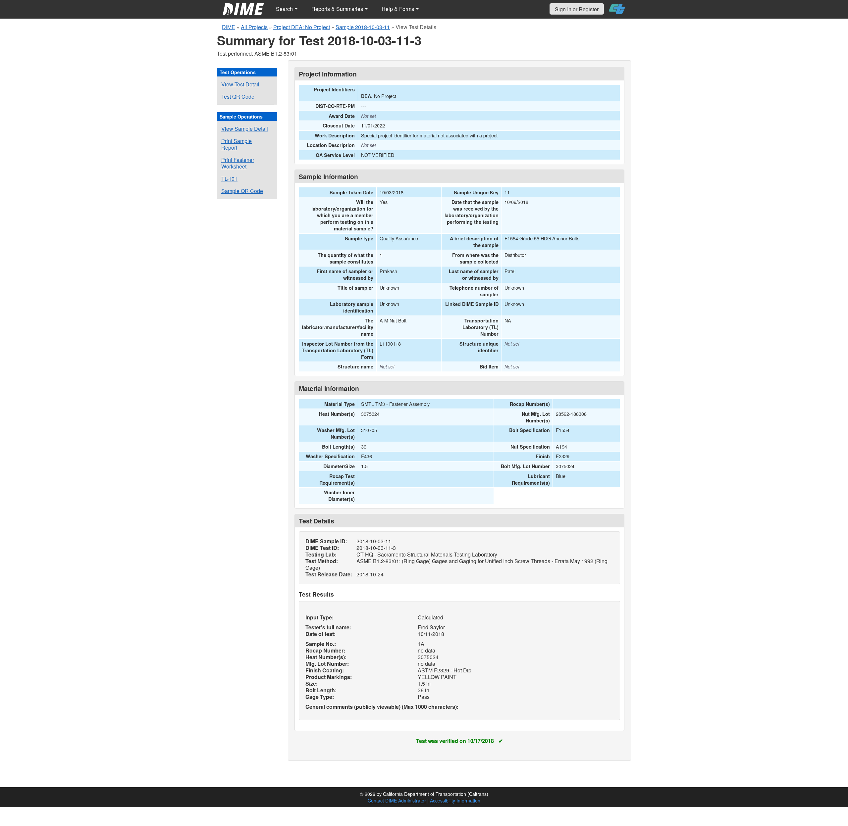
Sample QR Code (242, 191)
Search (285, 9)
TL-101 (229, 178)
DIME (228, 27)
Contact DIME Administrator (397, 800)
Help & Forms (398, 9)
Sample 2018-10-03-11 (363, 27)
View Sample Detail (244, 128)
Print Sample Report (236, 144)
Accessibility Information (455, 800)
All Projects (254, 27)
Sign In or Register (577, 9)
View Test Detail (240, 84)
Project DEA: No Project (301, 27)
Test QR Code (237, 96)
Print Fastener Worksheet (237, 163)
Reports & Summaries (337, 9)
